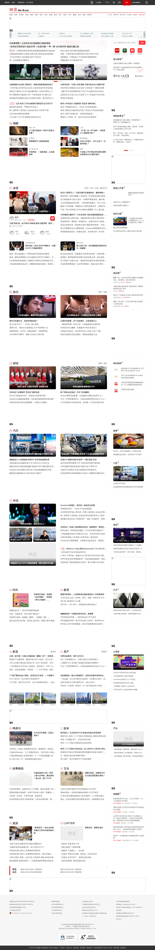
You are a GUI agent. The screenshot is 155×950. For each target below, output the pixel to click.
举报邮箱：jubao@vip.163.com (125, 904)
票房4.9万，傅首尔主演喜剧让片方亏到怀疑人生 (28, 328)
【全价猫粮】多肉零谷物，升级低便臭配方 (128, 756)
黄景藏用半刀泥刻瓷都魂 (39, 141)
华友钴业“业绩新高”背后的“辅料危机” (80, 103)
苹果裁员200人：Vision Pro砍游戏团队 (81, 107)
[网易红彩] (52, 218)
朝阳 (10, 705)
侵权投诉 (123, 948)
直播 (50, 15)
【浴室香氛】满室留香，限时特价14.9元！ (128, 749)
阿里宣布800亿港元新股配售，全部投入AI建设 (28, 402)
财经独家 (117, 363)
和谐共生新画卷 (66, 98)
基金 (105, 363)
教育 (55, 15)
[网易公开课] (99, 2)
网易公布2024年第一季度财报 (70, 869)
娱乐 (41, 15)
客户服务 (82, 948)
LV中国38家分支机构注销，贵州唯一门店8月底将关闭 (82, 402)
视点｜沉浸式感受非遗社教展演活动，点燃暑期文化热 (82, 799)
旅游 (15, 823)
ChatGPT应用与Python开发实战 (124, 673)
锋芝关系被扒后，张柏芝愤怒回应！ (80, 114)
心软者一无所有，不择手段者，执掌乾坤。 (26, 796)
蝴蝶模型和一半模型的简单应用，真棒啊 (76, 614)
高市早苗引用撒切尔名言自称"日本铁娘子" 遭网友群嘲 (82, 88)
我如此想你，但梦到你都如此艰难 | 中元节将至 (79, 792)
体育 (15, 15)
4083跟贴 (136, 840)
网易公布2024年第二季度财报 (31, 869)
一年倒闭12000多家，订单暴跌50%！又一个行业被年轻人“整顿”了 (136, 220)
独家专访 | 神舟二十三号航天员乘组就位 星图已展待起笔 (83, 736)
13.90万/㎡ (103, 705)
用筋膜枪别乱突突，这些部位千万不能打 (127, 454)
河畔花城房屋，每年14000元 (72, 656)
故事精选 (18, 768)
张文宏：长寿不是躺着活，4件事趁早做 (127, 451)
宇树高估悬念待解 (127, 389)
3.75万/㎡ (53, 705)
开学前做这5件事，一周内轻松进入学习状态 (78, 617)
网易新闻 (19, 9)
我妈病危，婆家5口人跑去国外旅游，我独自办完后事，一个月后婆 (128, 121)
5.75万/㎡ (88, 705)
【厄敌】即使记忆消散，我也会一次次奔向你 (78, 854)
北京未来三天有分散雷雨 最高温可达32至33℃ (34, 103)
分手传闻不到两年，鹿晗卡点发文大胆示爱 (26, 334)
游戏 (115, 525)
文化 (46, 15)
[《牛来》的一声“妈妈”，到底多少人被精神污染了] (69, 130)
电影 (100, 292)
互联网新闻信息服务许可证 (17, 907)
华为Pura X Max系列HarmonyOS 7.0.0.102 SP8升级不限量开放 (86, 549)
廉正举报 (116, 948)
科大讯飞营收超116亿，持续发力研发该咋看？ (28, 396)
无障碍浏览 (21, 2)
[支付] (114, 2)
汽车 (69, 15)
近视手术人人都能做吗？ (122, 202)
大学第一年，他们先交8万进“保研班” (82, 117)
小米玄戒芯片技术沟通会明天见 (73, 552)
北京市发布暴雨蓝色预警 (19, 114)
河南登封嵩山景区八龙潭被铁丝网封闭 (24, 851)
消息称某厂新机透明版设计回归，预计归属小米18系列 (82, 562)
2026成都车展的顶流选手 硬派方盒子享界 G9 (78, 466)
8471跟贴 (134, 803)
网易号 (89, 15)
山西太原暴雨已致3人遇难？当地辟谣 (126, 63)
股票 (100, 363)
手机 (63, 549)
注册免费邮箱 (136, 2)
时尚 (15, 589)
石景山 (62, 705)
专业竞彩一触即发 (64, 36)
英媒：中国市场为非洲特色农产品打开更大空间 (79, 54)
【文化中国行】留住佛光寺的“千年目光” (25, 57)
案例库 (53, 652)
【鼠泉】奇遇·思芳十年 (69, 844)
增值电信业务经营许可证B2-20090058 (21, 904)
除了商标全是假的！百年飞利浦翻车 (75, 392)
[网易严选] (107, 2)
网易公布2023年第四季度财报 (31, 872)
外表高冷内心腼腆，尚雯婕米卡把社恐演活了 (78, 328)
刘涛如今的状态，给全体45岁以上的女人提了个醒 (80, 331)
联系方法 (69, 948)
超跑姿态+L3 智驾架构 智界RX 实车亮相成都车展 (29, 460)
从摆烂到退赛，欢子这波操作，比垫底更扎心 (78, 321)
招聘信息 (76, 948)
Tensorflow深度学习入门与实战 (124, 679)
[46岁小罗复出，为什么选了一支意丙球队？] (69, 141)
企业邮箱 (129, 14)
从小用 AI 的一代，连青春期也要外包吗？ (26, 759)
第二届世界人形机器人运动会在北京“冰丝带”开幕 (29, 110)
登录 (126, 2)
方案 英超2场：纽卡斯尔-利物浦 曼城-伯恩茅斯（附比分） (30, 223)
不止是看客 (83, 33)
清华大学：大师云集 (65, 33)
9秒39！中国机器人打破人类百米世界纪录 (128, 295)
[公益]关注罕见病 (119, 483)
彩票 (26, 15)
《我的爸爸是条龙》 (86, 36)
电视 (105, 292)
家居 (65, 15)
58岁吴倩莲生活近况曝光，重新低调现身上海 (78, 334)
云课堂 (116, 652)
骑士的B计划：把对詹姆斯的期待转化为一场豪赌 (91, 247)
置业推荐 (124, 33)
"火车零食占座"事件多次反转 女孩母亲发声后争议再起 (31, 88)
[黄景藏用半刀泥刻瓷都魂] (18, 141)
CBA (91, 188)
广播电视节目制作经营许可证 (91, 904)
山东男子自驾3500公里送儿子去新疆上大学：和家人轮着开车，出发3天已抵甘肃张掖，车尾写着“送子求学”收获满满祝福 (128, 818)
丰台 (26, 705)
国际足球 (103, 188)
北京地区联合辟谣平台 (89, 907)
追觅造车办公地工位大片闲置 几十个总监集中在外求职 (82, 95)
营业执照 (119, 910)
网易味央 (116, 14)
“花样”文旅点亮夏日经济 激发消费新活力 (25, 844)
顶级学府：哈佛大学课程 (108, 33)
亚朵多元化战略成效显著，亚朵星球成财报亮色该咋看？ (32, 399)
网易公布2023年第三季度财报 (70, 872)
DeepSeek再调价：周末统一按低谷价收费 (77, 505)
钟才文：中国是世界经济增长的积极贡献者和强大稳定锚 (32, 51)
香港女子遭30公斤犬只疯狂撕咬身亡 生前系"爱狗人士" (31, 91)
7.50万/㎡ (37, 705)
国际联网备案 (55, 901)
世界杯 (21, 15)
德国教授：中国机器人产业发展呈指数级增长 (78, 57)
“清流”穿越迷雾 (22, 36)
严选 (115, 728)
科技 (36, 15)
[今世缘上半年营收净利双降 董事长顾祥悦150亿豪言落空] (69, 152)
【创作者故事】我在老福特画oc (73, 861)
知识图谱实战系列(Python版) (123, 683)
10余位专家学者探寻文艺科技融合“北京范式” (78, 789)
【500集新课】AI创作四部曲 (123, 676)
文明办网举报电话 (56, 913)
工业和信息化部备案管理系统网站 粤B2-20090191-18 (77, 924)
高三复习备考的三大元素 (70, 601)
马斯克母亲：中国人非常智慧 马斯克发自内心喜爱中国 (82, 84)
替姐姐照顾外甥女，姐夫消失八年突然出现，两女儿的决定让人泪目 (127, 134)
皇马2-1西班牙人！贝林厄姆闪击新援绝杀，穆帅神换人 (82, 193)
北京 (79, 15)
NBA (86, 188)
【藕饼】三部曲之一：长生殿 (72, 851)
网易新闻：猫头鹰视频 (24, 33)
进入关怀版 (29, 2)
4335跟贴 (131, 812)
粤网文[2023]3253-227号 (89, 910)
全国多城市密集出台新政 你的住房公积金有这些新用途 (31, 54)
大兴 (77, 705)
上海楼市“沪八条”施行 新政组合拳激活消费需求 (79, 663)
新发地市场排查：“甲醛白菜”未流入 (23, 107)
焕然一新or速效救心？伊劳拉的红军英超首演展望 (29, 254)
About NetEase (53, 948)
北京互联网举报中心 (57, 904)
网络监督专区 (138, 9)
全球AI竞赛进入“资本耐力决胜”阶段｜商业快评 (79, 537)
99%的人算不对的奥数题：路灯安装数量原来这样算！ (82, 624)
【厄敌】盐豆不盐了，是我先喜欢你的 (75, 857)
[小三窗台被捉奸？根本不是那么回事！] (18, 130)
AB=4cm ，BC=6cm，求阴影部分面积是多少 (78, 604)
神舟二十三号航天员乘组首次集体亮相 (75, 743)
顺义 (42, 705)
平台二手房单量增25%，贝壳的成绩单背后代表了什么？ (83, 399)
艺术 (115, 590)
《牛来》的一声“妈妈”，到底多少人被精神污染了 (92, 131)
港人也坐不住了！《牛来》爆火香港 (23, 324)
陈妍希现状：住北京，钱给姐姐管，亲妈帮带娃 (28, 331)
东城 (93, 705)
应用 (13, 2)
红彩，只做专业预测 (107, 36)
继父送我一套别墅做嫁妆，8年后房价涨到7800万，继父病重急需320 (128, 128)
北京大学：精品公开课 (45, 33)
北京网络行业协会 (87, 901)
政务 (84, 15)
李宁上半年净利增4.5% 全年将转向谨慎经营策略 (132, 377)
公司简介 (62, 948)
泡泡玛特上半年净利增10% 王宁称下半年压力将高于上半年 (132, 370)
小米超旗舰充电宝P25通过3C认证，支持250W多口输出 (82, 534)
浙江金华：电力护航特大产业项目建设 (75, 759)
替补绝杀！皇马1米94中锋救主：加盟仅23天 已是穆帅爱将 (40, 247)
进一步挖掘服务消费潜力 (19, 60)
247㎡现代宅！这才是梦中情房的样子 (24, 679)
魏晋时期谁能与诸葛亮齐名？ (136, 194)
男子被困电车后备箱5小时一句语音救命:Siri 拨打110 (30, 95)
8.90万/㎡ (21, 705)
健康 (74, 15)
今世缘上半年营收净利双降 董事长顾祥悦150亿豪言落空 (93, 153)
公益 (115, 463)
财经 (31, 15)
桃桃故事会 (118, 116)
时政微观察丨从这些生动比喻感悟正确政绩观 (29, 43)
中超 (96, 188)
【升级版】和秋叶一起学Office (124, 686)
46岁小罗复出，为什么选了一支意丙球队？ (93, 142)
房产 (60, 15)
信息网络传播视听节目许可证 (125, 913)
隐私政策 (89, 948)
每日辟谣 (117, 59)
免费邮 (135, 14)
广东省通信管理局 (14, 910)
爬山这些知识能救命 (120, 228)
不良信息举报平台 (56, 910)
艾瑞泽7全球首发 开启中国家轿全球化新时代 (78, 470)
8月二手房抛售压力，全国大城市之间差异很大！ (80, 659)
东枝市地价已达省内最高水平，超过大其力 (77, 682)
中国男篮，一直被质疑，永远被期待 (41, 153)
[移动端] (92, 2)
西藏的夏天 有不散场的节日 (71, 60)
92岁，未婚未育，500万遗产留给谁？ (24, 614)
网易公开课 (118, 188)
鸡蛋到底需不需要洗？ (121, 205)
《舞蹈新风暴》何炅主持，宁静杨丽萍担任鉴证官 (80, 324)
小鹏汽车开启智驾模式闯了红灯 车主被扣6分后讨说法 (82, 91)
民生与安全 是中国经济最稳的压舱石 (75, 51)
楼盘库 (104, 652)
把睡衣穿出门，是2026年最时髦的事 (24, 610)
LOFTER (69, 823)
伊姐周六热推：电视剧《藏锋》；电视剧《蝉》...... (29, 617)
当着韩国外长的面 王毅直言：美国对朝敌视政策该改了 (31, 84)
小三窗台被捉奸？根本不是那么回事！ (41, 131)
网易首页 (7, 2)
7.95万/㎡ (72, 705)
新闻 (11, 15)
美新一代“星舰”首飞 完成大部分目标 (75, 739)
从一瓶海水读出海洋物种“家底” (72, 756)
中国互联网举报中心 (57, 907)
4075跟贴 (130, 823)
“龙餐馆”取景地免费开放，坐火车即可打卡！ (27, 847)
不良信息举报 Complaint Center (103, 948)
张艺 (16, 217)
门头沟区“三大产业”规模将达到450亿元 (25, 117)
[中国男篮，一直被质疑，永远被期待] (18, 152)
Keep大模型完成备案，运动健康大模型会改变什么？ (81, 396)
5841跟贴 (131, 832)
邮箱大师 (122, 14)
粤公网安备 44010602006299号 (22, 913)
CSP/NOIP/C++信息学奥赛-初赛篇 (125, 689)
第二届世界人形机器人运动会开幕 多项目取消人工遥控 (82, 515)
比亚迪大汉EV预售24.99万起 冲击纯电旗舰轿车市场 (30, 470)
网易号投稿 (139, 76)
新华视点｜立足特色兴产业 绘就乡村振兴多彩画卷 (80, 733)
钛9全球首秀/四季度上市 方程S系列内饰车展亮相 (80, 463)
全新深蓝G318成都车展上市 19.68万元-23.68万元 (29, 463)
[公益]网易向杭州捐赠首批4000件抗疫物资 (128, 487)
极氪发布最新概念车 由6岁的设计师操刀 (25, 473)
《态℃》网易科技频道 (45, 36)
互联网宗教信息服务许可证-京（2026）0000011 (128, 917)
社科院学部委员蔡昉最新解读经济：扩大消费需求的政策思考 (132, 384)
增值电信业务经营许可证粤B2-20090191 (21, 901)
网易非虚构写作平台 (128, 36)
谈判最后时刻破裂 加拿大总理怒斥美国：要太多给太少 (31, 98)
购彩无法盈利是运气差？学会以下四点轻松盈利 (84, 110)
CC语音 (109, 14)
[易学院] (121, 76)
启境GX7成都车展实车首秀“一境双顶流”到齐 (78, 460)
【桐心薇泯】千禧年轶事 (70, 847)
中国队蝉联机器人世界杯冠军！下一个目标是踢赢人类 (31, 756)
